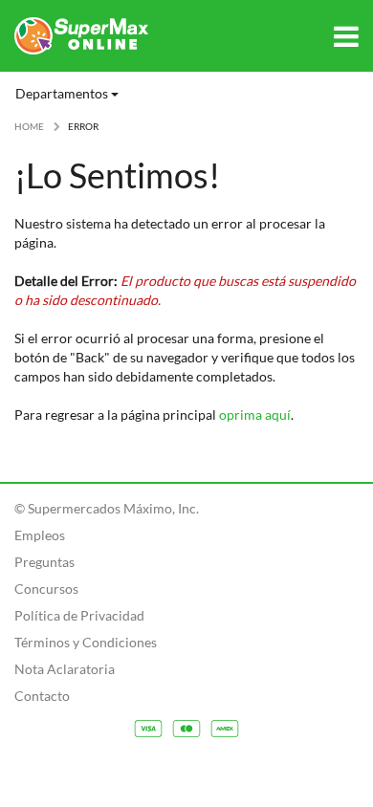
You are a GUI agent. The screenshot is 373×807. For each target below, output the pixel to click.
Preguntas (44, 562)
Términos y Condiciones (85, 642)
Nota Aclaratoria (64, 669)
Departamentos (63, 93)
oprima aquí (255, 414)
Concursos (46, 588)
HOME (29, 126)
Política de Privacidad (79, 615)
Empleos (39, 535)
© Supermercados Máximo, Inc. (106, 508)
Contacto (42, 695)
